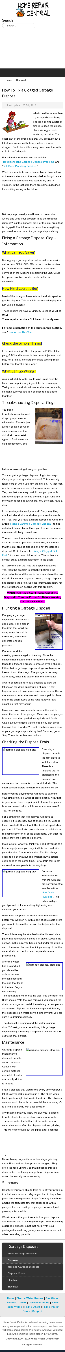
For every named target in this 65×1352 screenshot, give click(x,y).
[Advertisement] (32, 50)
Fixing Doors (32, 1306)
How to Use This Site (20, 332)
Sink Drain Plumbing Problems (20, 166)
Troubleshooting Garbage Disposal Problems (28, 161)
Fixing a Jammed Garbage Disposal (30, 523)
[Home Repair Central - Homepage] (32, 9)
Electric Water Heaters (29, 1298)
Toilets (22, 1302)
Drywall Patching (39, 1302)
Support (37, 1311)
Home (9, 80)
